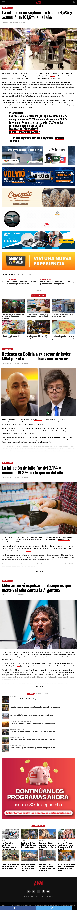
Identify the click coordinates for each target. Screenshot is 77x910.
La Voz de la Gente (29, 897)
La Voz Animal (49, 897)
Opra (18, 666)
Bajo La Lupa (39, 897)
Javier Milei (38, 419)
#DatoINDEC (16, 113)
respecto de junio (64, 539)
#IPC (42, 116)
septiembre (28, 274)
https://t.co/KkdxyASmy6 (23, 128)
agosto (52, 76)
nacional (28, 551)
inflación (20, 274)
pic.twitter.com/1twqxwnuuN (24, 132)
